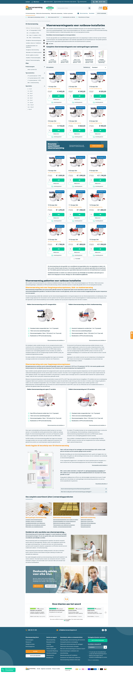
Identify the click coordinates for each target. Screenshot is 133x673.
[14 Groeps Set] (77, 232)
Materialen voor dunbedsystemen (34, 526)
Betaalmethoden (89, 668)
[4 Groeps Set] (56, 114)
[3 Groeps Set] (97, 79)
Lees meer (50, 43)
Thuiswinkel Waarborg (52, 651)
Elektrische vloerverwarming (43, 13)
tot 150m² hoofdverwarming (95, 241)
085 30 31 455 (32, 630)
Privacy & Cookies (56, 668)
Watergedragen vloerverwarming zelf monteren (72, 639)
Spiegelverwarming (86, 526)
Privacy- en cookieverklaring (93, 660)
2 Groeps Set (73, 86)
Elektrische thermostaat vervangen (69, 646)
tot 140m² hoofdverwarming (75, 241)
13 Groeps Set (52, 239)
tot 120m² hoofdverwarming (95, 207)
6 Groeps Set (93, 121)
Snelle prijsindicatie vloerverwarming (9, 670)
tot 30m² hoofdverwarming (95, 88)
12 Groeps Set (94, 205)
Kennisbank (91, 13)
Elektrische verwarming (56, 13)
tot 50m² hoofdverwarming (75, 123)
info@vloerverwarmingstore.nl (68, 630)
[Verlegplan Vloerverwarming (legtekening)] (101, 54)
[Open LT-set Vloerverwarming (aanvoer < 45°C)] (77, 54)
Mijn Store (36, 1)
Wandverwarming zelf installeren (68, 655)
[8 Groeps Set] (77, 163)
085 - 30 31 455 (100, 1)
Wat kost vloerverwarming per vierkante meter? (72, 648)
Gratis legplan (50, 646)
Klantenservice (50, 655)
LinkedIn (106, 630)
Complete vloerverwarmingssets (34, 519)
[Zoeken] (89, 8)
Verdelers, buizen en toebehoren (34, 521)
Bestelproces (49, 657)
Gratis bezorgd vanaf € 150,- (53, 17)
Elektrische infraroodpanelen (88, 523)
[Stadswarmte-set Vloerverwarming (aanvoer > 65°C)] (89, 54)
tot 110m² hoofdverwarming (75, 207)
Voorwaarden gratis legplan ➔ (99, 465)
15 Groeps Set (94, 239)
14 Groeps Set (73, 239)
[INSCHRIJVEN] (105, 647)
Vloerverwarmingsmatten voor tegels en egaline (65, 519)
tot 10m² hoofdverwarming (54, 88)
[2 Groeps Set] (77, 79)
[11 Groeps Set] (77, 198)
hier (69, 274)
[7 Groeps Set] (56, 163)
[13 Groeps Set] (56, 232)
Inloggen (35, 651)
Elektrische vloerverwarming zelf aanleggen (71, 644)
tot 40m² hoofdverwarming (54, 123)
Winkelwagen (105, 7)
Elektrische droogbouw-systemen (62, 523)
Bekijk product (56, 99)
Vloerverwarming (84, 13)
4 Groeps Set (52, 121)
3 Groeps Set (93, 86)
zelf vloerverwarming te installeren (95, 471)
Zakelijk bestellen (30, 644)
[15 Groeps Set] (97, 232)
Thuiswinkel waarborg (105, 668)
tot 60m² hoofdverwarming (95, 123)
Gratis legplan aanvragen (98, 640)
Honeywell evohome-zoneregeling (69, 642)
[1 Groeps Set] (56, 79)
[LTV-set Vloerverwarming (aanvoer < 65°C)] (65, 54)
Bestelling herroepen (35, 655)
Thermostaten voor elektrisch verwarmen (64, 525)
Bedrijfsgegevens (30, 646)
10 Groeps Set (52, 205)
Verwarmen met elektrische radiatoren (70, 657)
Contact (28, 1)
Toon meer (77, 258)
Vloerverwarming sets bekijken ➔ (56, 340)
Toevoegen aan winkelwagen (58, 96)
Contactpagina (29, 639)
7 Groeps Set (52, 170)
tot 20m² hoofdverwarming (75, 88)
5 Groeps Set (73, 121)
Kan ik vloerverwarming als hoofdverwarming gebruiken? (75, 488)
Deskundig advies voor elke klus (69, 17)
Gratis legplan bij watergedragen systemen (36, 17)
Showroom (28, 642)
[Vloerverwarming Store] (34, 8)
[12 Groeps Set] (97, 198)
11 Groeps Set (73, 205)
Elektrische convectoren (87, 521)
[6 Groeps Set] (97, 114)
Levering (48, 644)
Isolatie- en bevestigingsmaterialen (62, 526)
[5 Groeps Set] (77, 114)
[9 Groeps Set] (97, 163)
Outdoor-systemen (68, 13)
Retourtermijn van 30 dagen (83, 17)
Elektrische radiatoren (86, 519)
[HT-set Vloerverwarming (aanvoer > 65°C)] (52, 54)
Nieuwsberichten (50, 642)
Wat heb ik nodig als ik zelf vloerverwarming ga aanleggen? (76, 491)
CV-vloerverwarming (30, 13)
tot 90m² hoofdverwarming (95, 172)
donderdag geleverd (57, 102)
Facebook (103, 630)
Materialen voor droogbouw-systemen (36, 525)
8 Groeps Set (73, 170)
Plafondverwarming (86, 525)
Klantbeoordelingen (51, 653)
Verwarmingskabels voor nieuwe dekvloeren (64, 521)
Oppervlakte (29, 86)
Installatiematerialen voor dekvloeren (35, 523)
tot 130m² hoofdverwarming (54, 241)
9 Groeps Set (93, 170)
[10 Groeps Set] (56, 198)
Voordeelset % (60, 73)
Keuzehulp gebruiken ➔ (101, 483)
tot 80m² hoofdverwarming (75, 172)
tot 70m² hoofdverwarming (54, 172)
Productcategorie (30, 66)
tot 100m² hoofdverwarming (54, 207)
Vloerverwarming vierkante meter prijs (70, 659)
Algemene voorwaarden (46, 668)
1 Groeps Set (52, 86)
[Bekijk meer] (44, 28)
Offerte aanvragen (101, 13)
